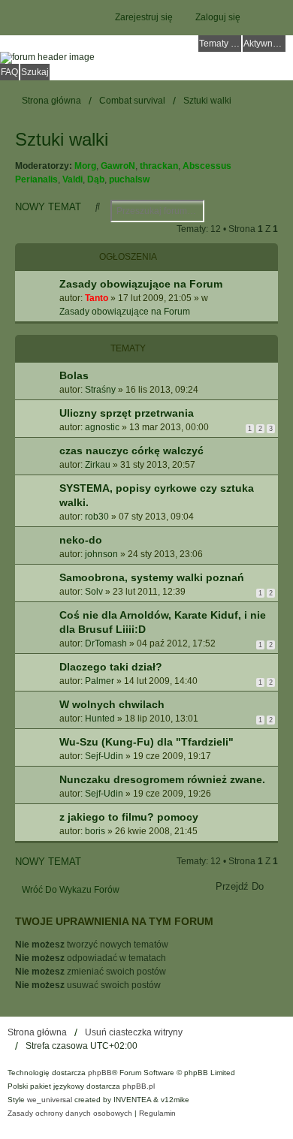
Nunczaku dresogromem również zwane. (162, 779)
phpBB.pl (138, 1086)
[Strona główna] (146, 57)
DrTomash (106, 643)
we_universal (49, 1099)
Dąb (95, 179)
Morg (85, 166)
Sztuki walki (61, 139)
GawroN (118, 166)
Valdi (72, 179)
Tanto (96, 298)
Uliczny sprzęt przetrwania (126, 413)
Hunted (100, 718)
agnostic (102, 427)
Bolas (74, 375)
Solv (94, 591)
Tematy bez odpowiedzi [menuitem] (220, 43)
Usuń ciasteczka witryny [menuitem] (134, 1032)
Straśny (100, 389)
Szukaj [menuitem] (35, 72)
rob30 (97, 516)
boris (95, 831)
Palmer (99, 681)
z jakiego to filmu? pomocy (128, 817)
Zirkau (97, 465)
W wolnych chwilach (112, 704)
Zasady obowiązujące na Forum (140, 284)
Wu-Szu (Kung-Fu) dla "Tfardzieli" (146, 742)
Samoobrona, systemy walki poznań (151, 577)
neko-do (80, 540)
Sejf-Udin (104, 756)
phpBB (100, 1072)
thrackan (159, 166)
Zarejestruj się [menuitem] (144, 17)
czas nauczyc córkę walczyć (131, 450)
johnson (101, 554)
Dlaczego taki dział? (110, 667)
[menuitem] (70, 1113)
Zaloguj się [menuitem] (217, 17)
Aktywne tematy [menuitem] (264, 43)
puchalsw (129, 179)
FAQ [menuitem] (9, 72)
